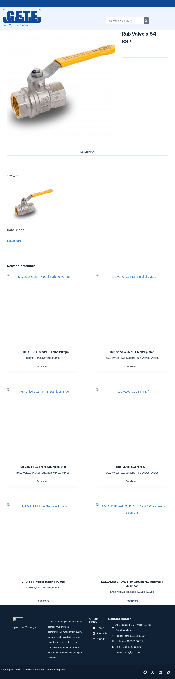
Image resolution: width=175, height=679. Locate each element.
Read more (43, 366)
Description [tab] (87, 152)
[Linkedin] (160, 672)
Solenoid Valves (135, 592)
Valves (155, 358)
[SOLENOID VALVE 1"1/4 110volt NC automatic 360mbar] (132, 539)
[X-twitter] (152, 672)
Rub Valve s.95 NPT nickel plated (132, 352)
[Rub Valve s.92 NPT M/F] (132, 424)
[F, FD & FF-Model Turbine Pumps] (43, 539)
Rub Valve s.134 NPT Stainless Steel (42, 467)
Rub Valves (143, 358)
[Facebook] (145, 672)
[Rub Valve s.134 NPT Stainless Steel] (43, 424)
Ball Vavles (112, 358)
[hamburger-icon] (168, 13)
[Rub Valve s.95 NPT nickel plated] (132, 310)
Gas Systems (43, 358)
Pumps (56, 358)
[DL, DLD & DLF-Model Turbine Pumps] (43, 310)
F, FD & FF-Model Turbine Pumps (43, 581)
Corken (30, 358)
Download (14, 241)
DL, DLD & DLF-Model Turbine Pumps (43, 352)
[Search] (146, 20)
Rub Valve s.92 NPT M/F (132, 467)
